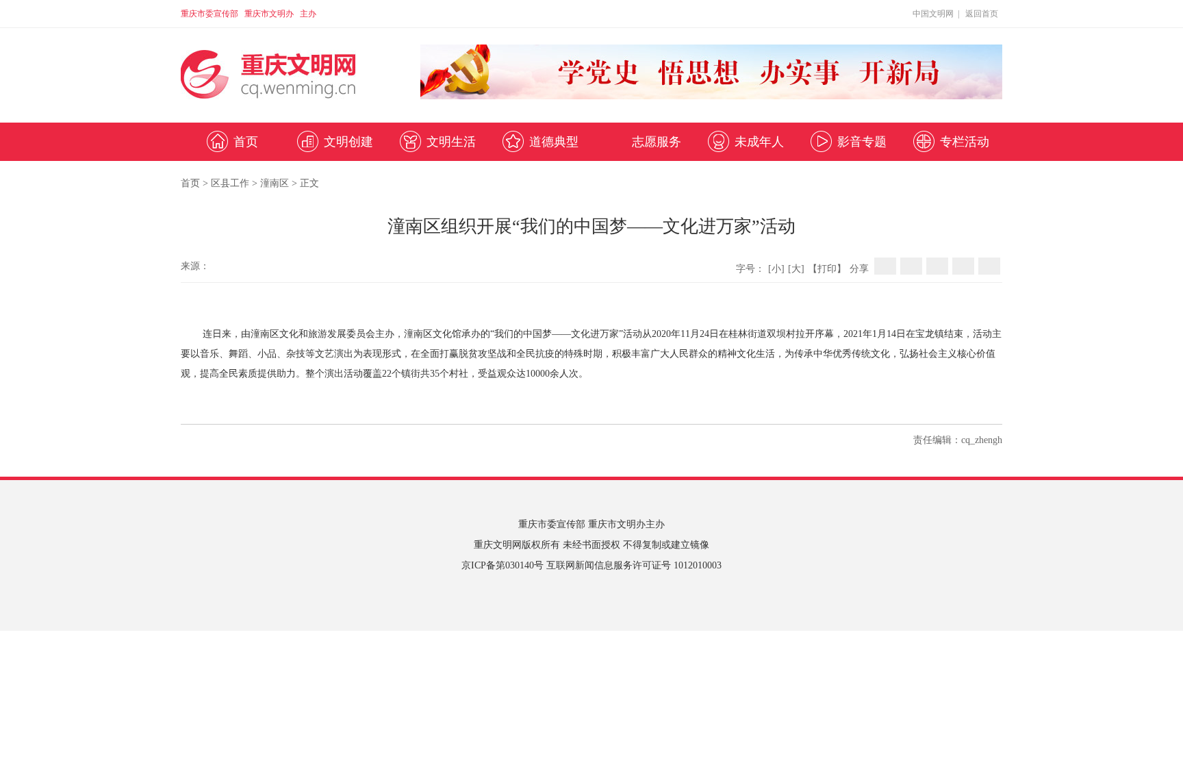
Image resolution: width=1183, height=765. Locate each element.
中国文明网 (933, 13)
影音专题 (862, 142)
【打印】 (827, 269)
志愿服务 (656, 142)
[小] (776, 269)
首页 (245, 142)
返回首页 (981, 13)
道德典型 (553, 142)
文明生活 (451, 142)
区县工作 (230, 183)
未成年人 (759, 142)
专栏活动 (964, 142)
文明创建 (348, 142)
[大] (796, 269)
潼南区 (274, 183)
